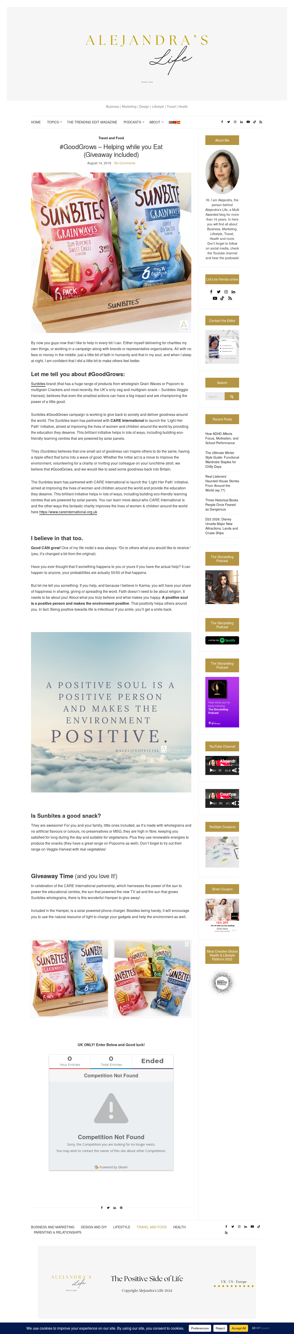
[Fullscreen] (237, 770)
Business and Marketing (52, 1227)
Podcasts (132, 122)
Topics (53, 122)
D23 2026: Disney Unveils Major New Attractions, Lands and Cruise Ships (221, 526)
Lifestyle (121, 1227)
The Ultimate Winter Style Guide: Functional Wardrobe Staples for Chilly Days (222, 459)
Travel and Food (111, 138)
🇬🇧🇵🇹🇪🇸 (174, 122)
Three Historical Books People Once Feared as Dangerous (221, 504)
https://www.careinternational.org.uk (68, 511)
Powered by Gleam (113, 1167)
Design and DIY (94, 1227)
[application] (222, 765)
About (154, 122)
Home (36, 122)
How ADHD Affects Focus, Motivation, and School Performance (221, 438)
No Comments (124, 163)
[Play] (211, 770)
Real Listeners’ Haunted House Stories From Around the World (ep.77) (222, 483)
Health (179, 1227)
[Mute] (234, 770)
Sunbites (38, 383)
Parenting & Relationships (57, 1232)
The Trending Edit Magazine (92, 122)
